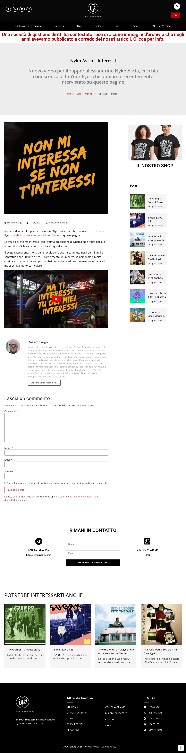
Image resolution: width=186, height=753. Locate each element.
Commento (11, 411)
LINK (147, 555)
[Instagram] (15, 9)
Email (8, 460)
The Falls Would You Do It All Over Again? (156, 259)
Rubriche (60, 26)
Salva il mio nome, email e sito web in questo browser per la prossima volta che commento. (57, 483)
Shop (136, 26)
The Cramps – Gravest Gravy (23, 649)
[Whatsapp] (29, 9)
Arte (118, 26)
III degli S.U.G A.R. (63, 649)
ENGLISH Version (161, 26)
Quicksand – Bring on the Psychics (154, 278)
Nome (8, 448)
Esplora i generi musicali (28, 26)
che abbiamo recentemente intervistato (35, 235)
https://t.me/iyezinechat (38, 555)
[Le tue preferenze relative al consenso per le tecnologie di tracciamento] (181, 748)
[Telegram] (22, 9)
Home (70, 93)
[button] (177, 6)
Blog (79, 26)
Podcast (99, 26)
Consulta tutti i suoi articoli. (44, 382)
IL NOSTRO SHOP (155, 165)
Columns (89, 93)
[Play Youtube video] (56, 299)
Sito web (9, 471)
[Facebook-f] (8, 9)
